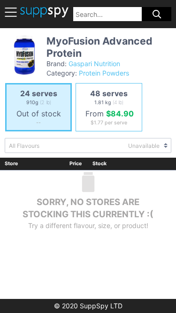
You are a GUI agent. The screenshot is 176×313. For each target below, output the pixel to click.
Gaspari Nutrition (94, 64)
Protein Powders (104, 73)
